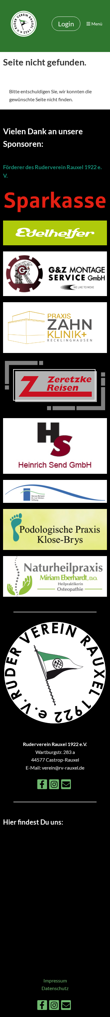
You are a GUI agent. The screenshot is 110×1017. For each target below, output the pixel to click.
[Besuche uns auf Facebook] (42, 785)
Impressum (55, 980)
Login (66, 24)
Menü (96, 23)
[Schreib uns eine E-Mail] (66, 785)
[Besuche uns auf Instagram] (54, 785)
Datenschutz (55, 988)
